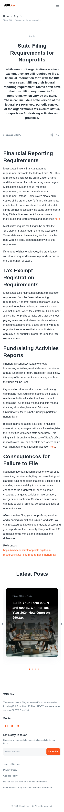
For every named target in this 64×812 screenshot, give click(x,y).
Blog (16, 16)
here (57, 219)
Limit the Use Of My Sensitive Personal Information (27, 787)
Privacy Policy (10, 770)
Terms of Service (11, 764)
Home (6, 16)
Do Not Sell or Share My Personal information (25, 781)
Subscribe (53, 751)
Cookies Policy (10, 776)
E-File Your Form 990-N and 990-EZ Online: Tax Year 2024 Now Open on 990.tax (31, 610)
